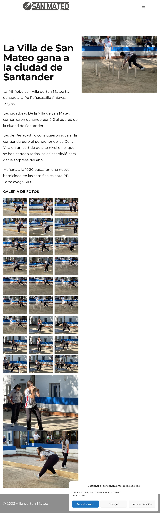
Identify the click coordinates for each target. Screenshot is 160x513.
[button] (143, 7)
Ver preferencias (142, 504)
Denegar (114, 504)
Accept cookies (85, 504)
